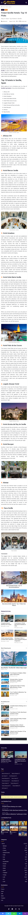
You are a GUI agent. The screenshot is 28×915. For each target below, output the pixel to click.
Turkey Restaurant (6, 785)
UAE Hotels (5, 788)
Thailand (5, 872)
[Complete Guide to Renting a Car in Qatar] (7, 618)
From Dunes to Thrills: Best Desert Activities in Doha (20, 624)
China (4, 848)
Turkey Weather (16, 785)
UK (3, 879)
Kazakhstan (6, 861)
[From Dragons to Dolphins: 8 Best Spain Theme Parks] (5, 675)
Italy (4, 859)
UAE (4, 877)
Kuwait (4, 863)
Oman (4, 866)
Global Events (6, 852)
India (4, 854)
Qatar (4, 868)
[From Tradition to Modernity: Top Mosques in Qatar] (5, 694)
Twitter (3, 792)
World (7, 6)
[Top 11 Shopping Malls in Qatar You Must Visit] (23, 833)
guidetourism (4, 21)
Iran (4, 857)
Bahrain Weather (16, 773)
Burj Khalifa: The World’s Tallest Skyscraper (14, 667)
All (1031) (14, 739)
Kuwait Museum (6, 778)
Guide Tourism (17, 905)
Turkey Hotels (5, 783)
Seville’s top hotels (6, 88)
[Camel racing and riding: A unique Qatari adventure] (7, 633)
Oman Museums (6, 780)
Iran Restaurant (13, 775)
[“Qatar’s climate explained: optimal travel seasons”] (5, 833)
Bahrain (5, 845)
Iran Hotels (4, 775)
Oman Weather (15, 780)
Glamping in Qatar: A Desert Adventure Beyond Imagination (21, 639)
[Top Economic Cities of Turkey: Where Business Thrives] (5, 687)
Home (3, 6)
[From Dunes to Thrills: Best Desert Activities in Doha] (21, 618)
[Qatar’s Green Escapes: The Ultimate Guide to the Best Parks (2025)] (14, 833)
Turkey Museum (14, 783)
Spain (10, 6)
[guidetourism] (9, 2)
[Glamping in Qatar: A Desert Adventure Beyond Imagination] (21, 633)
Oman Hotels (15, 778)
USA (4, 881)
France (4, 850)
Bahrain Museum (6, 773)
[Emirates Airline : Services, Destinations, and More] (5, 681)
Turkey (4, 874)
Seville (3, 70)
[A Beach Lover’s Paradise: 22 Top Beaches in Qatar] (5, 733)
